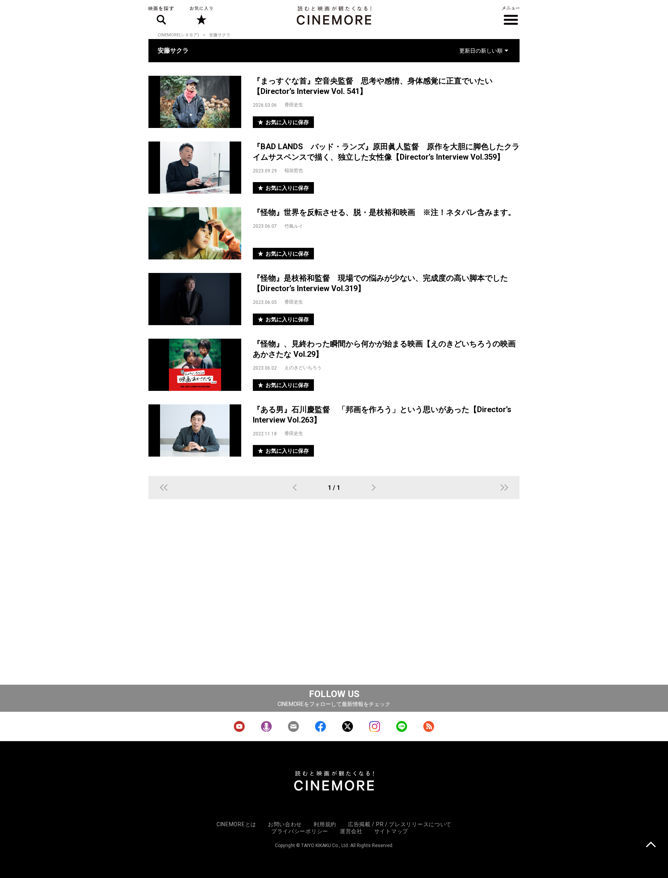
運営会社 (351, 831)
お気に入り (200, 15)
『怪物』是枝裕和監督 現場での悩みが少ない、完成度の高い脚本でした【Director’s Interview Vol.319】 (380, 283)
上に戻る (650, 845)
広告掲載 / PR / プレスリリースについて (400, 824)
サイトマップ (391, 831)
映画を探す (161, 15)
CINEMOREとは (236, 824)
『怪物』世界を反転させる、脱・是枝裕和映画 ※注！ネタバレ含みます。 (384, 212)
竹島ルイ (294, 226)
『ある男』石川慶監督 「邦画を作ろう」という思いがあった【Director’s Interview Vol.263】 (382, 415)
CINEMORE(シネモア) (178, 35)
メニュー (511, 15)
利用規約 (325, 824)
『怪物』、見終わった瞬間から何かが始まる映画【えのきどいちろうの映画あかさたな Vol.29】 (384, 349)
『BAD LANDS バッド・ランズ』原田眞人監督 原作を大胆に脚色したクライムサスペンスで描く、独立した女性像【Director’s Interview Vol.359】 (386, 152)
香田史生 (294, 104)
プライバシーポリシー (299, 831)
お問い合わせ (285, 824)
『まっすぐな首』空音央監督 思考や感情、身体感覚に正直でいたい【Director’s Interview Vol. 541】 (372, 86)
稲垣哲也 (294, 170)
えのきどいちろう (303, 367)
